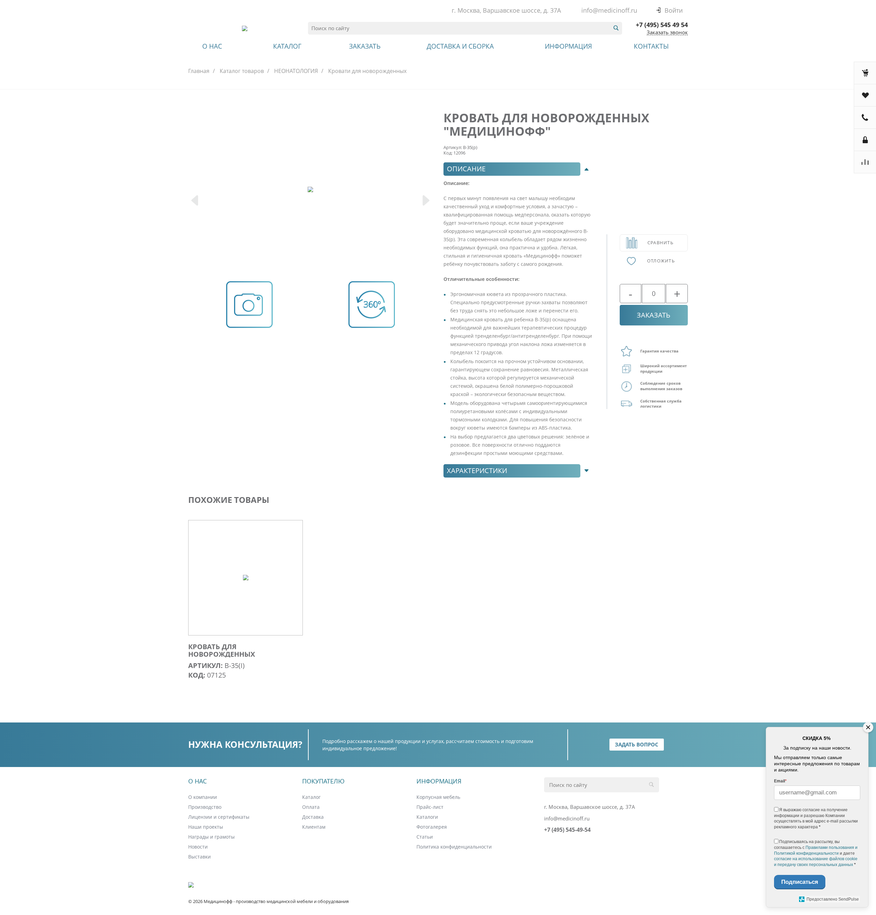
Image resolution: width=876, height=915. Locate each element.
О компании (202, 797)
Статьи (424, 836)
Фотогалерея (431, 827)
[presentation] (195, 201)
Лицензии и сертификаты (218, 817)
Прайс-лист (429, 807)
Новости (198, 846)
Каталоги (427, 817)
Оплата (311, 807)
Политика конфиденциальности (454, 846)
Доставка (313, 817)
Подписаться (799, 882)
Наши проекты (205, 827)
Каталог (311, 797)
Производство (204, 807)
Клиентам (313, 827)
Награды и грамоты (211, 836)
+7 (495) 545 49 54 (662, 25)
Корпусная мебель (438, 797)
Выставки (199, 856)
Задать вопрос (636, 744)
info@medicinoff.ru (609, 10)
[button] (518, 169)
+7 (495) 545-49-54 (567, 829)
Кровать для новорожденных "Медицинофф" (221, 654)
